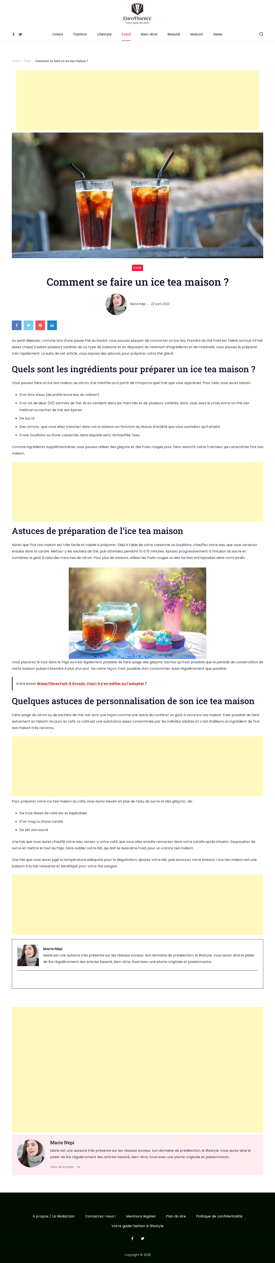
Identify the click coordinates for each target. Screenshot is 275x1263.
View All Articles (62, 1166)
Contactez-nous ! (100, 1216)
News (218, 34)
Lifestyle (104, 34)
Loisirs (57, 34)
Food (126, 34)
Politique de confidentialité (219, 1216)
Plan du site (176, 1216)
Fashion (80, 34)
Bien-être (149, 34)
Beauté (174, 34)
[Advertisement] (137, 100)
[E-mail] (20, 979)
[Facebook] (13, 34)
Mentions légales (141, 1216)
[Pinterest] (41, 326)
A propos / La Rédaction (54, 1216)
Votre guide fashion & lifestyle (137, 1226)
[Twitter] (20, 34)
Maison (196, 34)
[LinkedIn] (53, 326)
